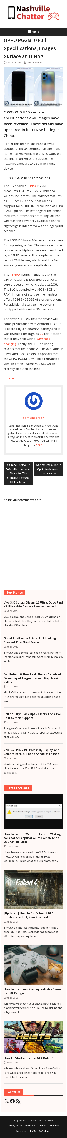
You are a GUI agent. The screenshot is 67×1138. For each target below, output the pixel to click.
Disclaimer (30, 1125)
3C (41, 334)
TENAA (15, 274)
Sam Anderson (34, 62)
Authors (42, 1125)
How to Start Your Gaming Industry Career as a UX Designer (33, 991)
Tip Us (33, 1130)
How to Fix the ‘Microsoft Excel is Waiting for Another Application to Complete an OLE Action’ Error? (32, 838)
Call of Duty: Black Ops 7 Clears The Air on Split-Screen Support (33, 716)
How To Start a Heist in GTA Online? (29, 1058)
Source (9, 378)
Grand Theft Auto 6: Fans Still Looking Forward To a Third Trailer (30, 640)
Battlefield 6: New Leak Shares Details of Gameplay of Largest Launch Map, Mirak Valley (32, 678)
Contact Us (21, 1130)
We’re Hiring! (45, 1130)
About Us (54, 1125)
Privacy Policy (15, 1125)
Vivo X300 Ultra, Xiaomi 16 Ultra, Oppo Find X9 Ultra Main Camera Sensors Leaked (33, 604)
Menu (35, 31)
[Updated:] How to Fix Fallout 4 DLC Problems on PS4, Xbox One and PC (28, 915)
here (39, 445)
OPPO (31, 186)
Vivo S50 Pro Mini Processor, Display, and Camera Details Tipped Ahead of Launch (31, 752)
